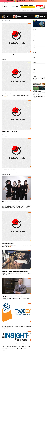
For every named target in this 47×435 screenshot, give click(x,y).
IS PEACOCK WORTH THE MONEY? (8, 169)
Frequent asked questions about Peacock (10, 131)
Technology (5, 10)
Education (17, 10)
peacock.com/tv (4, 174)
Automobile (14, 10)
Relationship (26, 10)
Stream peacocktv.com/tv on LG (8, 243)
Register (38, 10)
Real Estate (11, 10)
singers (5, 209)
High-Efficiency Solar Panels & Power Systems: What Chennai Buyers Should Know (42, 16)
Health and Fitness (20, 10)
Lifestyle (2, 10)
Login (33, 10)
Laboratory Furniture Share (19, 348)
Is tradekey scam (5, 328)
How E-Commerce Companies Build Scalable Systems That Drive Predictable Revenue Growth (29, 16)
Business (8, 10)
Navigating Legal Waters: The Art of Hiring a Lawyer (12, 296)
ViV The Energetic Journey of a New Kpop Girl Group (12, 201)
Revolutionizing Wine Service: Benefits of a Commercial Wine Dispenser (33, 0)
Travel (29, 10)
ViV (6, 209)
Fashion (34, 45)
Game (33, 50)
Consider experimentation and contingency (10, 54)
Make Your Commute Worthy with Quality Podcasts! (8, 16)
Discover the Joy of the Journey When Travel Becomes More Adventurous (19, 16)
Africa (33, 30)
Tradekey (7, 328)
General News (34, 52)
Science (34, 64)
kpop (3, 209)
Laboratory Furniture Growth (25, 348)
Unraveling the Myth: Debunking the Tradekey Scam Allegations (14, 323)
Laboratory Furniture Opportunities (13, 348)
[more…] (5, 96)
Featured (2, 130)
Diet (33, 40)
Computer (32, 10)
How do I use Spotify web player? (8, 93)
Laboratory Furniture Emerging (6, 348)
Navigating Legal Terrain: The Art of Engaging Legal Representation (15, 271)
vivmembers (8, 209)
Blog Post (36, 10)
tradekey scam (10, 328)
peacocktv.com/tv (5, 59)
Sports (34, 67)
